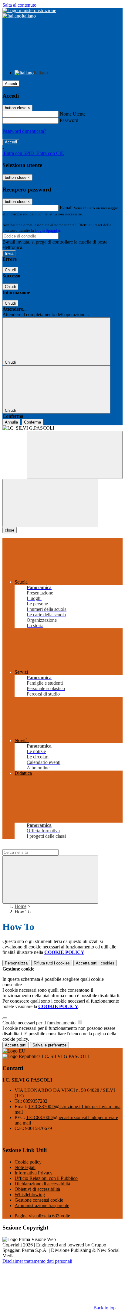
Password (69, 120)
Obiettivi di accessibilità (37, 1189)
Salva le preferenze (49, 1045)
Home (20, 906)
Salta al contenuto (19, 5)
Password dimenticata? (24, 131)
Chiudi (10, 270)
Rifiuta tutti (52, 963)
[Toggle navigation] (50, 503)
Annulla (11, 422)
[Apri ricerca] (75, 455)
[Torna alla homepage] (62, 428)
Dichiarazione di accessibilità (42, 1183)
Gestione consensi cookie (39, 1200)
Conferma (32, 422)
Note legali (25, 1167)
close (9, 530)
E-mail (66, 207)
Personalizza (16, 963)
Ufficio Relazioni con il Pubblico (46, 1178)
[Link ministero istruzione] (29, 10)
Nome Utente (73, 113)
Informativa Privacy (33, 1172)
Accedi (11, 83)
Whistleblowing (30, 1194)
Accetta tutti (95, 963)
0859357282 (35, 1101)
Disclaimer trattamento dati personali (37, 1261)
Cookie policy (28, 1161)
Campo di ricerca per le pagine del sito (39, 846)
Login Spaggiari (48, 230)
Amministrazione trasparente (42, 1205)
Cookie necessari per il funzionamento (39, 1022)
